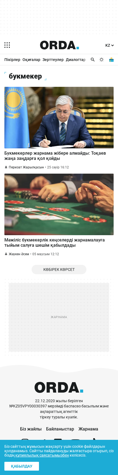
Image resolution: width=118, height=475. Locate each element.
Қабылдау (21, 466)
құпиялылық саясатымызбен (42, 455)
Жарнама (88, 429)
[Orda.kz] (59, 395)
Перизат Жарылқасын (26, 167)
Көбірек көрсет (59, 269)
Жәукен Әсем (19, 254)
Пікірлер (12, 59)
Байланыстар (60, 429)
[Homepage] (59, 45)
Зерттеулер (53, 59)
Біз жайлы (31, 429)
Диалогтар (76, 59)
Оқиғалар (31, 59)
